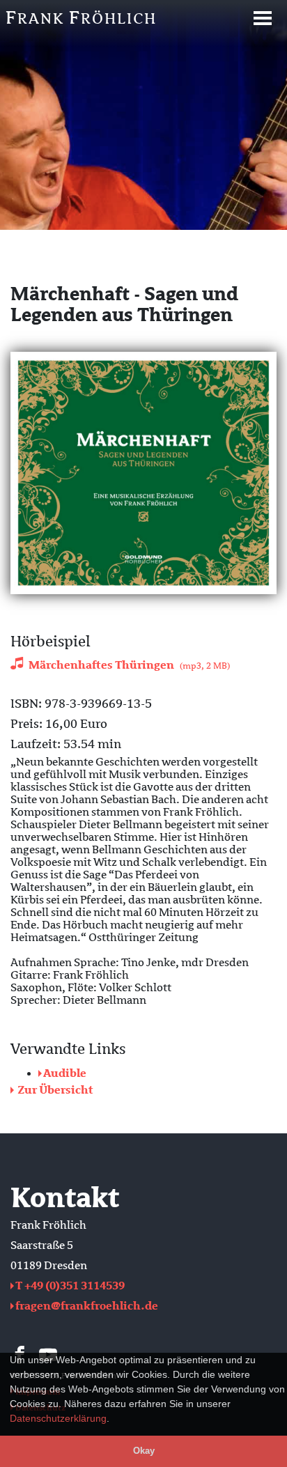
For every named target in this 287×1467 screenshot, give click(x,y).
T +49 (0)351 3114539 (70, 1286)
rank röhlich (81, 18)
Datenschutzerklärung (58, 1418)
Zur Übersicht (54, 1090)
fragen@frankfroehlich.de (86, 1306)
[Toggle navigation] (262, 18)
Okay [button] (144, 1451)
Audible (64, 1073)
